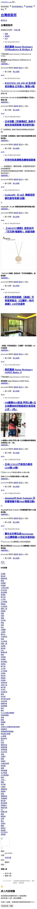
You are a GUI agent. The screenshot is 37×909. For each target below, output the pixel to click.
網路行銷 (4, 808)
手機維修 (4, 798)
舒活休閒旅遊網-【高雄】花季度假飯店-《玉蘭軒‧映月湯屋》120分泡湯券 (19, 300)
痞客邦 (16, 68)
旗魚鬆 (3, 611)
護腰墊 (3, 722)
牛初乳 (3, 689)
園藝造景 (4, 703)
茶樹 (2, 819)
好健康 (3, 680)
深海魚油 (4, 692)
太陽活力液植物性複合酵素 (10, 727)
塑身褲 (3, 830)
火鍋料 (3, 632)
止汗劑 (3, 599)
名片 (6, 38)
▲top (2, 75)
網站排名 (4, 738)
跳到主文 (4, 20)
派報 (2, 754)
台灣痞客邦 (9, 15)
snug (2, 650)
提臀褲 (3, 834)
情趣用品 (4, 789)
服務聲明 (21, 883)
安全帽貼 (4, 592)
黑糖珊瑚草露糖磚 (7, 731)
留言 (20, 68)
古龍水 (3, 823)
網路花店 (4, 745)
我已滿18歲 (5, 906)
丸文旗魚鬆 (5, 775)
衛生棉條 (4, 803)
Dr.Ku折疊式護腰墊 (7, 713)
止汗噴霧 (4, 602)
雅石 (2, 708)
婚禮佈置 (4, 747)
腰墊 (2, 720)
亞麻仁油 (4, 685)
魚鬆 (2, 613)
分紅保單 (4, 701)
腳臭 (2, 581)
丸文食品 (4, 606)
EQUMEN (4, 832)
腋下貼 (3, 597)
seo (2, 809)
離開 (11, 906)
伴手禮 (3, 620)
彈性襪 (3, 766)
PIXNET (9, 881)
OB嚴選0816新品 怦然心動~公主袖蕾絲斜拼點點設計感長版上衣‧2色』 (20, 406)
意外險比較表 (5, 699)
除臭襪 (3, 583)
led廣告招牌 (5, 763)
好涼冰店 (4, 590)
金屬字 (3, 761)
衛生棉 (3, 801)
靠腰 (2, 717)
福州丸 (3, 634)
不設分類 (17, 30)
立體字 (3, 756)
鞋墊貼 (3, 604)
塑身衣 (3, 828)
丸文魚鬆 (4, 773)
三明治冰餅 (5, 588)
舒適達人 (4, 805)
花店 (2, 742)
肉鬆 (2, 616)
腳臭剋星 (4, 578)
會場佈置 (4, 749)
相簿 (6, 34)
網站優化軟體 (5, 734)
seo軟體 (3, 736)
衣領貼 (3, 574)
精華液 (3, 816)
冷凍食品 (4, 637)
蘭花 (2, 710)
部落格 (7, 36)
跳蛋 (2, 794)
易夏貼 (3, 595)
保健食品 (4, 682)
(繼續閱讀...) (5, 64)
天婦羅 (3, 630)
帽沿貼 (3, 576)
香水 (2, 821)
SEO (2, 740)
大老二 (3, 780)
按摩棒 (3, 791)
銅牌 (2, 759)
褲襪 (2, 768)
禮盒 (2, 618)
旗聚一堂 (4, 609)
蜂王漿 (3, 687)
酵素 (2, 694)
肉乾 (2, 625)
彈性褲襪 (4, 770)
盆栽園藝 (4, 706)
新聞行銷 (4, 812)
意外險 (3, 696)
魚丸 (2, 627)
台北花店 (4, 752)
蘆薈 (2, 814)
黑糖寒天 (4, 729)
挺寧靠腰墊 (5, 715)
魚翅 (2, 639)
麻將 (2, 777)
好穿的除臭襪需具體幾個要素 (20, 160)
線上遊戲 (16, 72)
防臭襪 (3, 585)
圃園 (2, 826)
